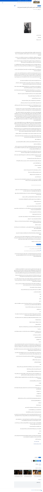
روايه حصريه (36, 457)
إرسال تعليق (38, 482)
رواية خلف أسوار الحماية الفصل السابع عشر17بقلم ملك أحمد (28, 476)
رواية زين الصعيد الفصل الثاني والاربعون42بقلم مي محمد (37, 476)
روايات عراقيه (22, 2)
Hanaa (38, 9)
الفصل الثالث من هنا (36, 441)
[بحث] (2, 2)
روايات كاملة (29, 2)
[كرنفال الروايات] (36, 2)
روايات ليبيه (18, 2)
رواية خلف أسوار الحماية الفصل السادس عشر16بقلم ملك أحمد (18, 476)
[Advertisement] (27, 17)
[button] (38, 461)
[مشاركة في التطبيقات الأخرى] (32, 461)
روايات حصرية (25, 2)
